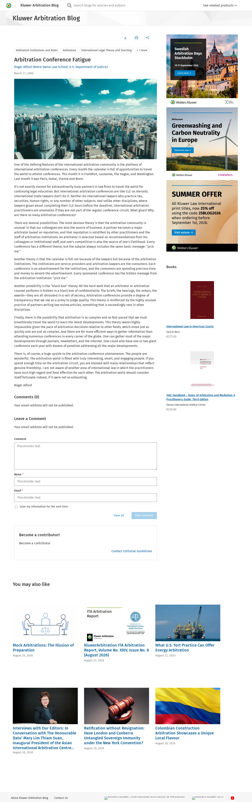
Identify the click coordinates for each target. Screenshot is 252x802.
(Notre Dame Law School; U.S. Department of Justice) (70, 67)
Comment (20, 439)
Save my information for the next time (44, 506)
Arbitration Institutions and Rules (37, 50)
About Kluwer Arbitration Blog (29, 798)
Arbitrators (69, 50)
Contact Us (61, 798)
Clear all (119, 515)
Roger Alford (23, 67)
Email (18, 490)
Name (18, 474)
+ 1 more (142, 50)
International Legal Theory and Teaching (106, 50)
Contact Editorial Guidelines (131, 551)
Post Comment (144, 515)
